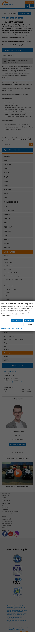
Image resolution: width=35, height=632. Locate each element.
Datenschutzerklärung (7, 328)
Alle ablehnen (28, 320)
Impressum (18, 328)
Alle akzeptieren (16, 320)
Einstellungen (28, 324)
